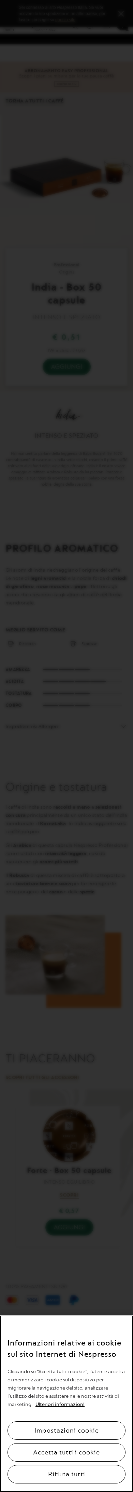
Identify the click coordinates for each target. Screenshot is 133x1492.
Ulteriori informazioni (60, 1404)
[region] (66, 1403)
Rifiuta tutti (66, 1474)
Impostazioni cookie (66, 1430)
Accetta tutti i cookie (66, 1452)
